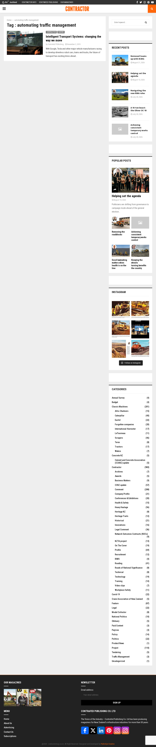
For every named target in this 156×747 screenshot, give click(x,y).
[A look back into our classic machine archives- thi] (121, 310)
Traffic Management (120, 656)
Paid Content (117, 625)
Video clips (120, 585)
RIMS (117, 559)
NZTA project (121, 541)
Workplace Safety (123, 590)
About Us (8, 723)
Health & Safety (121, 503)
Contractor (51, 32)
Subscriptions (10, 736)
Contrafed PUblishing (56, 44)
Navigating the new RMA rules (138, 92)
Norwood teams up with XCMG (139, 57)
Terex (117, 442)
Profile (118, 550)
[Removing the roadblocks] (121, 223)
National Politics (119, 616)
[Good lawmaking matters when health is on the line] (121, 251)
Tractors (119, 446)
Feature (61, 32)
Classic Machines (120, 406)
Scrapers (119, 438)
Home (6, 719)
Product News (118, 643)
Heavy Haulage (121, 507)
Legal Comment (122, 529)
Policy (114, 634)
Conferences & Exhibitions (126, 498)
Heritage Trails (121, 516)
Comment (119, 489)
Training (118, 581)
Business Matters (122, 480)
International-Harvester (125, 429)
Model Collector (119, 612)
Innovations (120, 525)
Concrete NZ (117, 455)
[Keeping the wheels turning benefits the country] (140, 251)
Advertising (9, 727)
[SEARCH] (146, 22)
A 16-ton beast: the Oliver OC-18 (139, 109)
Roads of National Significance (128, 568)
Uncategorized (118, 661)
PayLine (115, 630)
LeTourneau (120, 433)
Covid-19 (116, 594)
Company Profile (122, 494)
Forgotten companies (124, 424)
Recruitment (120, 554)
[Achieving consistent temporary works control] (120, 129)
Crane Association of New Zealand (127, 599)
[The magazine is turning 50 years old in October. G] (140, 329)
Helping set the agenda (138, 75)
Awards (118, 476)
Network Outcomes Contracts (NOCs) (131, 534)
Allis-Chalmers (121, 411)
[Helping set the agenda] (120, 77)
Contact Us (8, 732)
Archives (119, 471)
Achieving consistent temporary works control (139, 129)
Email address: (87, 690)
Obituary (115, 621)
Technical (119, 572)
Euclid (117, 420)
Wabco (118, 451)
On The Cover (121, 545)
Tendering (116, 652)
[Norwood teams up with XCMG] (120, 60)
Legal (114, 608)
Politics (115, 639)
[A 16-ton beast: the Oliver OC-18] (120, 111)
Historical (119, 520)
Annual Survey (118, 398)
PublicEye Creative (107, 744)
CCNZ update (120, 485)
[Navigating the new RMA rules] (120, 94)
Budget (115, 402)
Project (115, 648)
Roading (118, 563)
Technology (120, 577)
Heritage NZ (120, 511)
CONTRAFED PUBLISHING (48, 2)
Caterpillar (119, 415)
